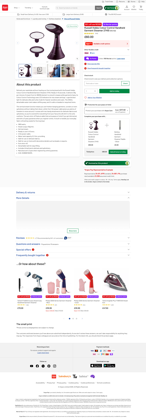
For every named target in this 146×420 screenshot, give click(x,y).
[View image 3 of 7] (53, 70)
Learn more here (43, 353)
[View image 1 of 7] (25, 70)
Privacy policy (61, 383)
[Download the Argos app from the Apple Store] (96, 367)
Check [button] (125, 83)
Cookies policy (74, 383)
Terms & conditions (103, 383)
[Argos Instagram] (54, 366)
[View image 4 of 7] (68, 70)
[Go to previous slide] (17, 43)
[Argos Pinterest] (48, 366)
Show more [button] (73, 231)
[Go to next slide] (77, 43)
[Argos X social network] (43, 366)
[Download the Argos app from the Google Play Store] (109, 367)
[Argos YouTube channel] (31, 366)
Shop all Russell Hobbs (72, 19)
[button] (72, 26)
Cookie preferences (88, 383)
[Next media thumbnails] (78, 70)
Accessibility (40, 383)
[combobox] (75, 8)
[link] (107, 63)
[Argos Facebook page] (37, 366)
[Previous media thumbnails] (16, 70)
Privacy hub (51, 383)
